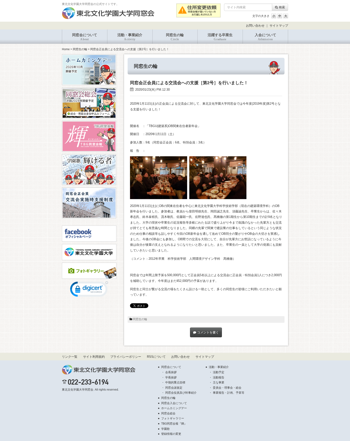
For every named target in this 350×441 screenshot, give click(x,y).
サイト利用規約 (94, 356)
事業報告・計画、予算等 (228, 392)
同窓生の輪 (175, 37)
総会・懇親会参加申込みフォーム (90, 113)
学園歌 (165, 429)
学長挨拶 (171, 377)
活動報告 (218, 377)
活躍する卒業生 (220, 37)
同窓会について (84, 37)
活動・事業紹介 (129, 37)
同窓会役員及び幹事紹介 (181, 392)
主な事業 (218, 382)
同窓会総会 (168, 413)
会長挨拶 (171, 372)
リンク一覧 (69, 356)
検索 (281, 7)
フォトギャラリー (172, 418)
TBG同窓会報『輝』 (174, 423)
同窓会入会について (174, 403)
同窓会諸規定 (173, 387)
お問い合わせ (255, 25)
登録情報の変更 (171, 434)
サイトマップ (279, 25)
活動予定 (218, 372)
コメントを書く (207, 332)
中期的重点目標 (175, 382)
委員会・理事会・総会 (227, 387)
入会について (265, 37)
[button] (89, 290)
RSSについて (156, 356)
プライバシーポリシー (125, 356)
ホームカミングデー (174, 408)
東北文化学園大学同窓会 (77, 389)
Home (66, 49)
